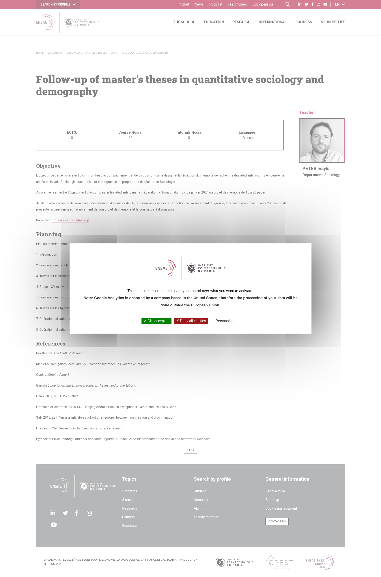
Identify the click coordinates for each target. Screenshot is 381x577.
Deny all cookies (192, 321)
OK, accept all (158, 321)
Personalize (225, 321)
